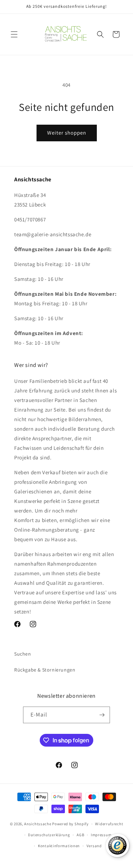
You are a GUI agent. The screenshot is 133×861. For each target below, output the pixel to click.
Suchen (22, 654)
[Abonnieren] (102, 715)
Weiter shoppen (66, 132)
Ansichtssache (37, 823)
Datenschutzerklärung (49, 834)
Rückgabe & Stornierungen (44, 670)
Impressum (101, 834)
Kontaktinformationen (59, 845)
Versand (94, 845)
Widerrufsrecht (109, 823)
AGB (80, 834)
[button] (14, 34)
